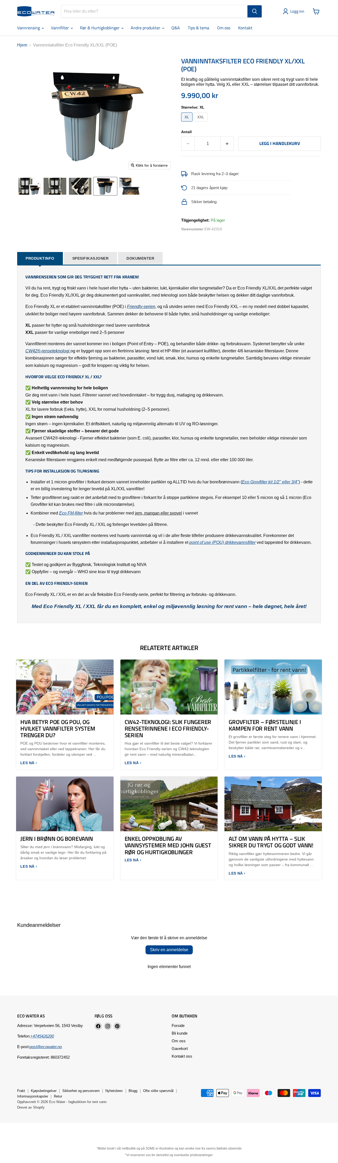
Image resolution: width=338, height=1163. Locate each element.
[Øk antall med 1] (227, 144)
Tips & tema (198, 28)
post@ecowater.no (46, 1046)
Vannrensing (29, 28)
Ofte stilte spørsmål (158, 1091)
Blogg (133, 1091)
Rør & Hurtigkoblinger (100, 28)
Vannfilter (60, 28)
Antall (186, 132)
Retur (58, 1096)
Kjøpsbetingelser (44, 1091)
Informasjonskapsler (32, 1096)
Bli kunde (179, 1033)
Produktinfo (40, 258)
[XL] (187, 122)
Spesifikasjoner (90, 258)
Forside (178, 1025)
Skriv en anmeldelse (169, 949)
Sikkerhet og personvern (81, 1091)
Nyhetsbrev (114, 1091)
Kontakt (245, 28)
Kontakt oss (182, 1056)
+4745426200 (42, 1036)
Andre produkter (146, 28)
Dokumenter (140, 258)
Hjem (22, 45)
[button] (294, 11)
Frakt (21, 1091)
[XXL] (201, 122)
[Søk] (254, 11)
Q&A (175, 28)
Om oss (223, 28)
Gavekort (180, 1048)
